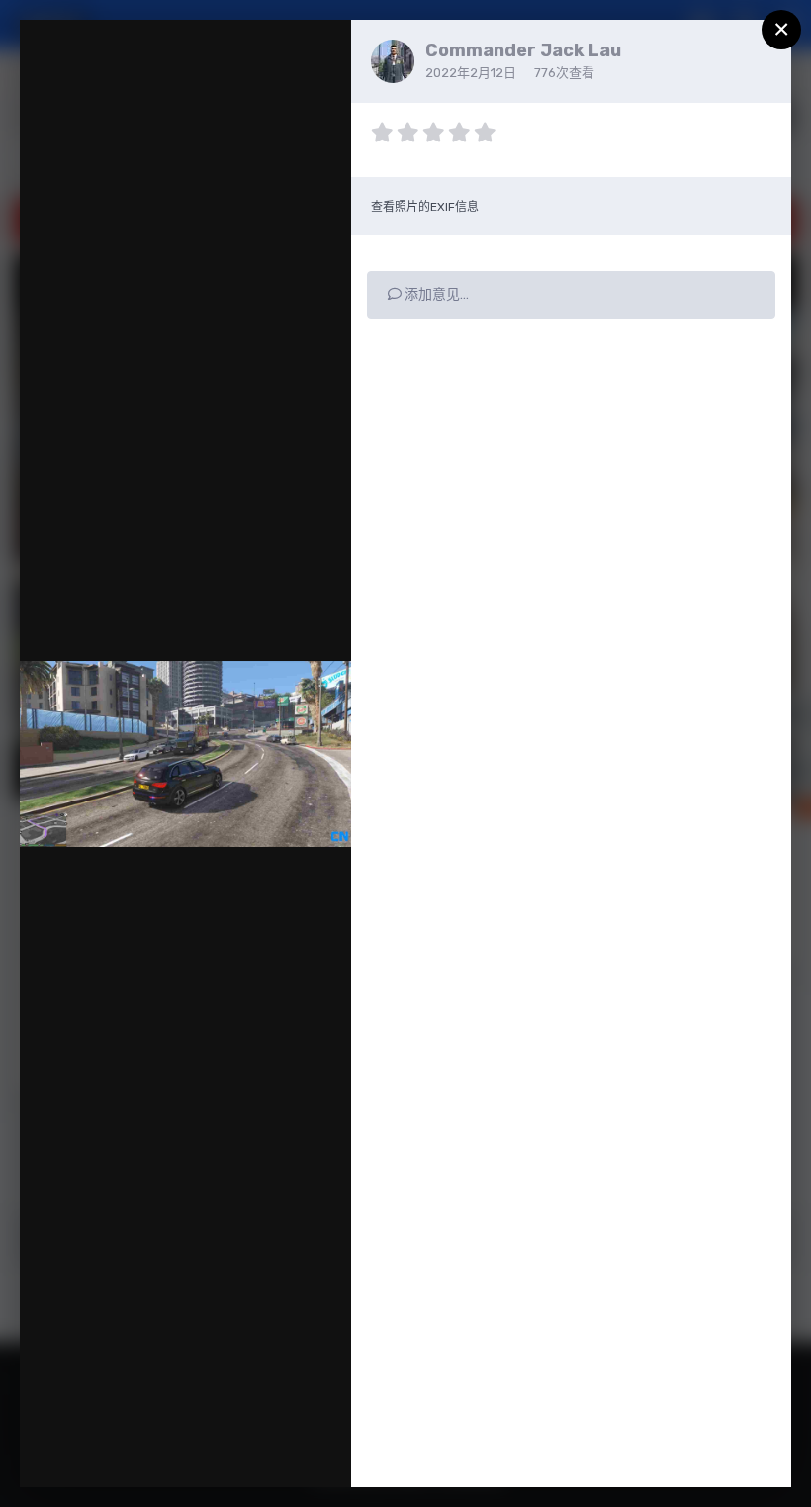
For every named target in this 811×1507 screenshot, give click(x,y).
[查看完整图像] (317, 55)
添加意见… (435, 294)
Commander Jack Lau (523, 50)
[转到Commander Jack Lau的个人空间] (392, 61)
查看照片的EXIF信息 (425, 207)
